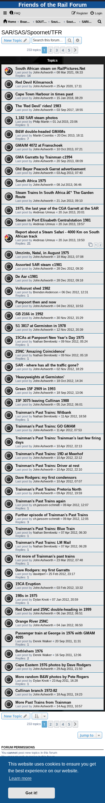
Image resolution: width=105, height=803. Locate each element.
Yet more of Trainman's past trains (45, 556)
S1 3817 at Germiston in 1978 (40, 326)
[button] (75, 50)
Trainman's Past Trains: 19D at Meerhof (49, 454)
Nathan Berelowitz (45, 341)
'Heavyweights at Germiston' (39, 377)
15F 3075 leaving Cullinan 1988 (42, 401)
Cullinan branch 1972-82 (36, 690)
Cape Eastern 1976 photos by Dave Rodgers (53, 665)
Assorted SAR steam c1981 (38, 265)
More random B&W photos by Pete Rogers (52, 677)
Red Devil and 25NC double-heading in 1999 (53, 609)
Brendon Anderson (45, 292)
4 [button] (63, 50)
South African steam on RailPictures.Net (50, 68)
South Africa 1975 (30, 181)
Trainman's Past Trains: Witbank (43, 412)
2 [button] (51, 50)
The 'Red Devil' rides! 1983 (38, 106)
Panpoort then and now (35, 302)
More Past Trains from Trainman (43, 702)
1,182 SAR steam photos (36, 118)
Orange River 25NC (31, 621)
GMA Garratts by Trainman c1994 (43, 157)
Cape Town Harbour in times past (44, 94)
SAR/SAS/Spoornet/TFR (31, 32)
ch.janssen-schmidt (46, 505)
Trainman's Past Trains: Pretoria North (48, 489)
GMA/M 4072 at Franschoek (38, 145)
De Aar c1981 (26, 276)
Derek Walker (42, 641)
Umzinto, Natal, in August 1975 (42, 253)
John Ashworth (43, 72)
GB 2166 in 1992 (29, 314)
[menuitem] (14, 13)
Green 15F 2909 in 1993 (35, 389)
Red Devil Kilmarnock (34, 82)
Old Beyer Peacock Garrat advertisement (50, 169)
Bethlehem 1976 (29, 651)
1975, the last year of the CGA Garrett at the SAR (57, 208)
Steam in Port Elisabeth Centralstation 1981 (53, 220)
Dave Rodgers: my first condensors (45, 477)
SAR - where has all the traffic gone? (47, 365)
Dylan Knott (41, 599)
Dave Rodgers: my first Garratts (42, 570)
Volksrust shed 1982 (32, 288)
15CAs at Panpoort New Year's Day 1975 (49, 337)
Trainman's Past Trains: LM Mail (43, 542)
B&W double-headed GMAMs (40, 131)
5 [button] (69, 50)
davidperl (39, 574)
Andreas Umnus (44, 212)
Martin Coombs (43, 135)
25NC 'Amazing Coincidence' (40, 351)
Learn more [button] (20, 778)
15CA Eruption (28, 584)
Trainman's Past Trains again (40, 501)
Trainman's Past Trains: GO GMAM (45, 426)
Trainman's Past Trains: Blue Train (45, 529)
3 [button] (57, 50)
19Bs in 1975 (26, 596)
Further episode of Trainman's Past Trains (51, 515)
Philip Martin (41, 121)
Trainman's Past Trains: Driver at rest (47, 466)
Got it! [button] (31, 793)
